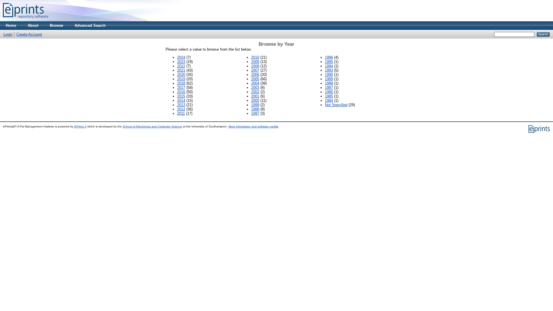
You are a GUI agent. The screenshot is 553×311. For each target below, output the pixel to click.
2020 (181, 74)
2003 (255, 87)
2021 (181, 70)
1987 (329, 87)
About (33, 25)
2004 (255, 83)
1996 (329, 57)
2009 (255, 62)
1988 (329, 83)
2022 (181, 66)
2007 (255, 70)
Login (7, 34)
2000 (255, 100)
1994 (329, 66)
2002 (255, 92)
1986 (329, 92)
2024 (181, 57)
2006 (255, 74)
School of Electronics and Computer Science (152, 126)
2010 (255, 57)
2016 (181, 92)
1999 (255, 105)
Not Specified (336, 105)
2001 (255, 96)
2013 (181, 105)
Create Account (29, 34)
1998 (255, 109)
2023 (181, 62)
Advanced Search (90, 25)
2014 (181, 100)
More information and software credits (253, 126)
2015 (181, 96)
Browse (56, 25)
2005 (255, 79)
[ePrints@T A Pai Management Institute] (25, 20)
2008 (255, 66)
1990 (329, 74)
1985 (329, 96)
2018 (181, 83)
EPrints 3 (80, 126)
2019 (181, 79)
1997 (255, 113)
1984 (329, 100)
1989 (329, 79)
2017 (181, 87)
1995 (329, 62)
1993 (329, 70)
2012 (181, 109)
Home (11, 25)
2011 (181, 113)
